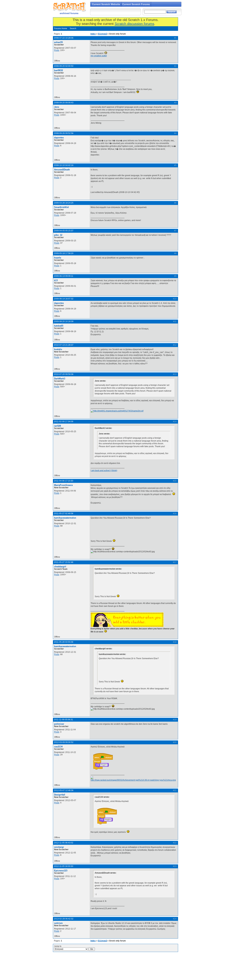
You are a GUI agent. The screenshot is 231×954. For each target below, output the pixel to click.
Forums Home (60, 28)
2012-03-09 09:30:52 (63, 742)
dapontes (59, 137)
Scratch (69, 7)
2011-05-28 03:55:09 (63, 642)
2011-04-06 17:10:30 (63, 481)
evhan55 (58, 42)
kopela (57, 257)
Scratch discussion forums (134, 24)
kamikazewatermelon (65, 518)
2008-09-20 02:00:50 (63, 66)
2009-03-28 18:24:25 (63, 203)
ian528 (57, 426)
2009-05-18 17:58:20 (63, 253)
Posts (56, 50)
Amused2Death (62, 169)
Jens (56, 107)
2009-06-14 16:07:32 (63, 299)
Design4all (59, 794)
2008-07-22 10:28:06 (63, 38)
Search (73, 28)
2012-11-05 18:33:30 (63, 866)
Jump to (57, 946)
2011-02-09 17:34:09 (63, 421)
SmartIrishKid (61, 207)
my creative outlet (99, 56)
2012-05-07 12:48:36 (63, 790)
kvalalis (58, 349)
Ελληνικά (102, 34)
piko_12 (58, 235)
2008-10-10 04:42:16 (63, 165)
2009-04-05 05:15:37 (63, 230)
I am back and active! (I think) (104, 470)
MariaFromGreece (63, 485)
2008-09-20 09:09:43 (63, 102)
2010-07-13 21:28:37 (63, 345)
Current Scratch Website (106, 4)
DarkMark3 (59, 378)
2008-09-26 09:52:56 (63, 133)
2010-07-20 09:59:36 (63, 374)
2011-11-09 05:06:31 (63, 719)
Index (93, 34)
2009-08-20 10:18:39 (63, 321)
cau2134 (58, 746)
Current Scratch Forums (136, 4)
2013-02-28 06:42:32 (63, 919)
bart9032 (58, 70)
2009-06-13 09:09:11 (63, 276)
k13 (56, 280)
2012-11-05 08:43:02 (63, 843)
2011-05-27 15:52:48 (63, 562)
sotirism (58, 923)
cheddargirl (60, 566)
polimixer (59, 724)
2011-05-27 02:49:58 (63, 513)
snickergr (59, 847)
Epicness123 (60, 870)
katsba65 (58, 325)
